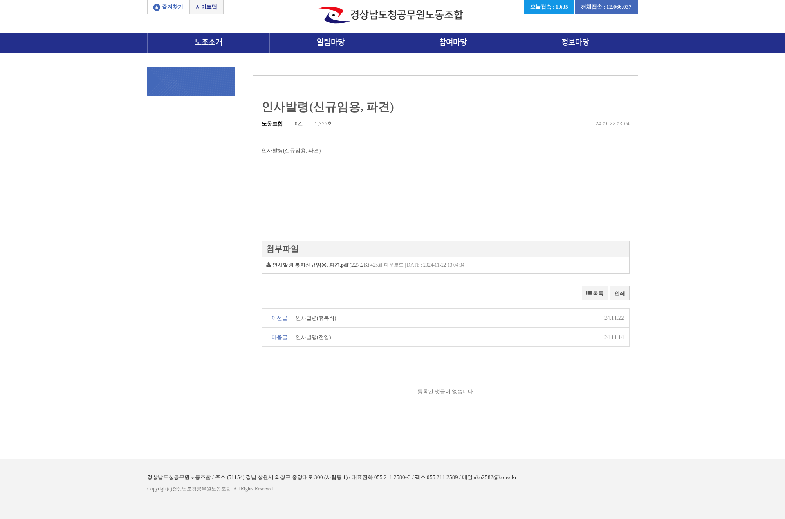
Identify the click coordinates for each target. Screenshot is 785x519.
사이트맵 (206, 7)
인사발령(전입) (313, 337)
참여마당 (453, 42)
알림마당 (331, 42)
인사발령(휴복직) (316, 318)
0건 (298, 123)
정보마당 (575, 42)
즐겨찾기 (172, 7)
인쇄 (620, 293)
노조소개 (208, 42)
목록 (597, 293)
